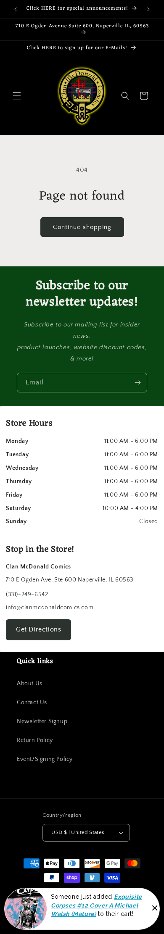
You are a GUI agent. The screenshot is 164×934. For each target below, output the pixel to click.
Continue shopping (82, 227)
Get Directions (38, 629)
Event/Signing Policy (45, 759)
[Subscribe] (137, 382)
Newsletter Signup (42, 721)
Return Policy (35, 740)
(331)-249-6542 (27, 594)
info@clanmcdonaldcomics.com (49, 607)
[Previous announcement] (15, 9)
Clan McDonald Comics (77, 892)
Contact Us (32, 702)
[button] (17, 96)
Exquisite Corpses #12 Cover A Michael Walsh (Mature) (96, 911)
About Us (29, 683)
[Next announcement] (148, 9)
